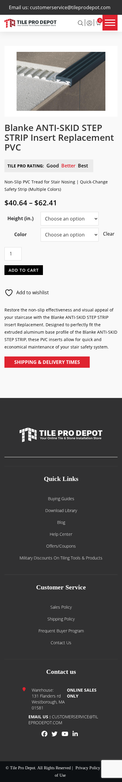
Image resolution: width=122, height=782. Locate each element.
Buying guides (61, 498)
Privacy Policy (88, 768)
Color (20, 234)
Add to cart (24, 270)
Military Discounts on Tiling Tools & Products (61, 558)
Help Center (61, 534)
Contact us (61, 642)
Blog (61, 522)
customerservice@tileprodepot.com (70, 7)
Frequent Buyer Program (61, 631)
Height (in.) (20, 218)
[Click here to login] (89, 22)
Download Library (61, 510)
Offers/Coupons (61, 546)
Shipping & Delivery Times (47, 362)
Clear (106, 234)
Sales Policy (61, 607)
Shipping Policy (61, 619)
